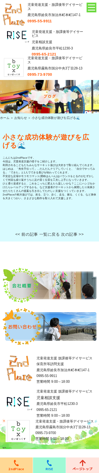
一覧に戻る (49, 234)
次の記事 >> (72, 234)
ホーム (5, 118)
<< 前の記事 (26, 234)
